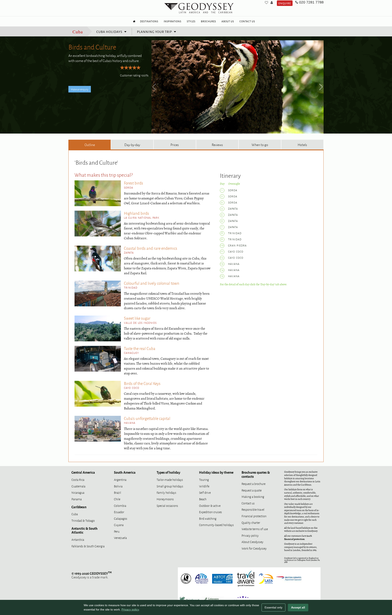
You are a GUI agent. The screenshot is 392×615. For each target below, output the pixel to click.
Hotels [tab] (302, 144)
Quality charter (251, 522)
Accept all (298, 607)
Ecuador (119, 511)
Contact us (248, 503)
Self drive (205, 492)
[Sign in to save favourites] (266, 2)
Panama (76, 499)
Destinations (149, 21)
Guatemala (78, 486)
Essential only (273, 607)
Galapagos (120, 518)
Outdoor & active (209, 505)
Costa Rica (77, 479)
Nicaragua (77, 492)
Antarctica (77, 539)
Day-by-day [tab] (132, 144)
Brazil (117, 492)
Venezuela (120, 537)
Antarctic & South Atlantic (84, 530)
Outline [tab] (90, 144)
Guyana (119, 524)
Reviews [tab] (217, 144)
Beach (202, 499)
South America (125, 472)
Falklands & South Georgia (88, 546)
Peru (116, 531)
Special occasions (167, 505)
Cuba (77, 31)
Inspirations (172, 21)
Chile (117, 499)
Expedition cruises (210, 511)
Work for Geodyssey (254, 548)
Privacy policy (250, 535)
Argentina (120, 479)
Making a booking (253, 496)
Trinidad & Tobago (83, 520)
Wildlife (204, 486)
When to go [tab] (260, 144)
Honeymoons (165, 499)
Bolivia (118, 486)
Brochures (208, 21)
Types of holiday (168, 472)
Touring (204, 479)
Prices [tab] (174, 144)
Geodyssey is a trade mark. (91, 575)
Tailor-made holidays (170, 479)
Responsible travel (253, 509)
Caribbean (78, 506)
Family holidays (166, 492)
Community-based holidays (216, 524)
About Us (228, 21)
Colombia (120, 505)
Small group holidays (170, 486)
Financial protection (254, 516)
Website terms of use (255, 528)
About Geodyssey (252, 541)
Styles (191, 21)
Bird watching (207, 518)
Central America (83, 472)
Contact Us (247, 21)
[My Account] (271, 2)
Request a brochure (253, 483)
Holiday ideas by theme (216, 472)
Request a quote (252, 490)
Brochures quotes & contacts (256, 474)
